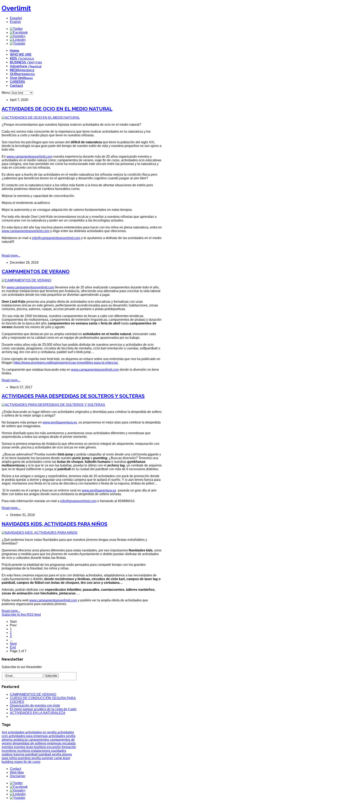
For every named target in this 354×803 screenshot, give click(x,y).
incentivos (9, 750)
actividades (16, 732)
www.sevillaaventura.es (60, 422)
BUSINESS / (26, 62)
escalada (69, 743)
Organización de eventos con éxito (35, 705)
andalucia (20, 739)
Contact (16, 86)
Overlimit (16, 8)
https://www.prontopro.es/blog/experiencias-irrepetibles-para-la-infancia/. (66, 362)
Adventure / (25, 66)
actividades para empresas (29, 736)
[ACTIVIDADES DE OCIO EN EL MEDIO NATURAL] (41, 117)
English (15, 22)
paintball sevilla (50, 754)
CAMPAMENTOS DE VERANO (35, 271)
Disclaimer (17, 776)
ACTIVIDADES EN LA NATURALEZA (37, 713)
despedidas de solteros (29, 743)
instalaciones (41, 750)
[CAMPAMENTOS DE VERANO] (26, 280)
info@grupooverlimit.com (78, 501)
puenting (24, 758)
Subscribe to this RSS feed (21, 614)
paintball (32, 754)
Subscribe (51, 675)
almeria (7, 739)
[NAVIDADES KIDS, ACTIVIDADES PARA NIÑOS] (39, 532)
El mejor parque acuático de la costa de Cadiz (43, 709)
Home (14, 51)
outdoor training (13, 754)
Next (13, 643)
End (13, 647)
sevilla (36, 758)
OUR (22, 74)
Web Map (17, 772)
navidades (58, 750)
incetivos (24, 750)
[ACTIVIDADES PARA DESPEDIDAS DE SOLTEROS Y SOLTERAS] (53, 405)
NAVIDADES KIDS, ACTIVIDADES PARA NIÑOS (54, 524)
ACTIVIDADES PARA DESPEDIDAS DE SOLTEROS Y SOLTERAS (73, 396)
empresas (54, 743)
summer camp (52, 758)
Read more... (11, 255)
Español (16, 18)
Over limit (21, 78)
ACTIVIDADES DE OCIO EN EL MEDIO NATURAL (57, 109)
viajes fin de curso (27, 761)
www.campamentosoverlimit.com (25, 231)
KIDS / (22, 58)
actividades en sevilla (41, 732)
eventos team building (30, 747)
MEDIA (22, 70)
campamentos (39, 739)
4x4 (5, 732)
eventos (8, 747)
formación (69, 747)
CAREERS (17, 82)
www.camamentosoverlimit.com (29, 156)
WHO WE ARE (21, 54)
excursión (54, 747)
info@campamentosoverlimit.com (56, 238)
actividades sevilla (62, 736)
